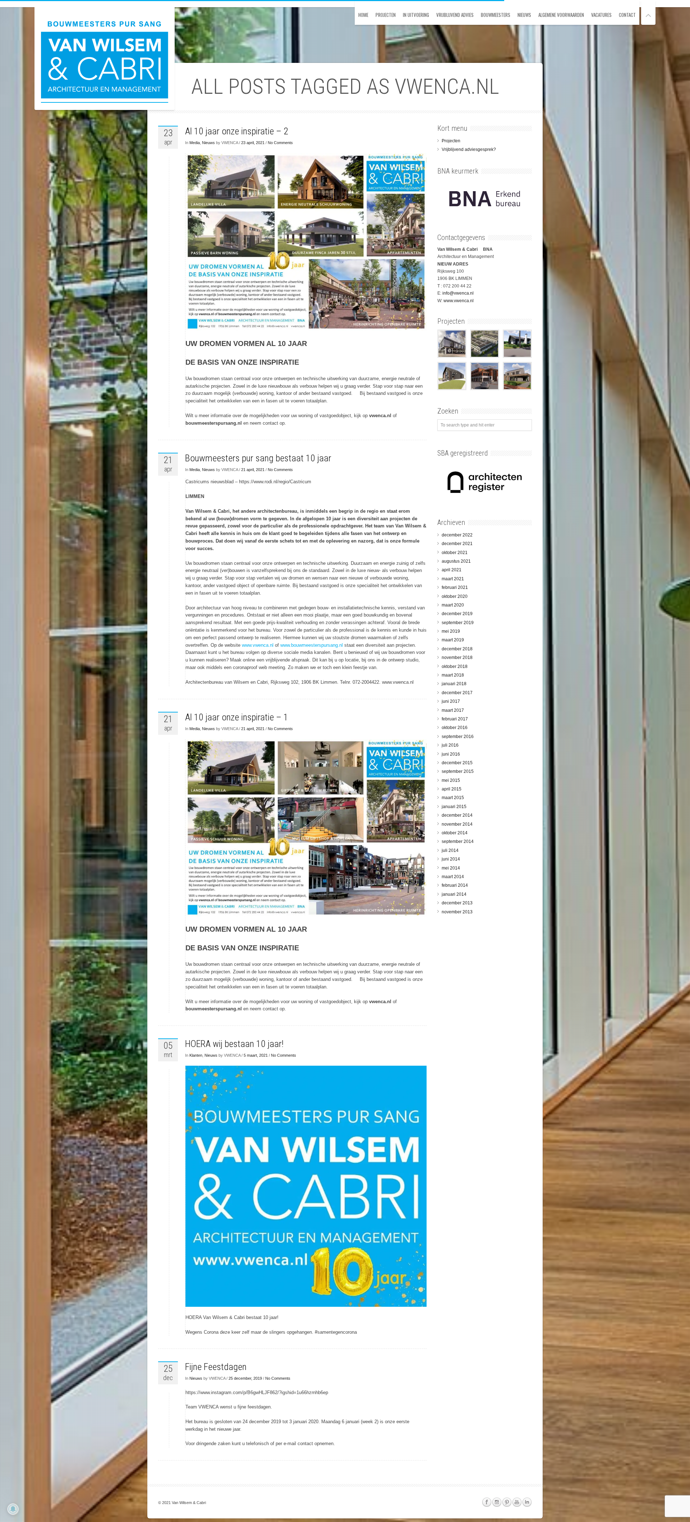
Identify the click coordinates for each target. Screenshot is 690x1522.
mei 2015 (451, 780)
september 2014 (458, 841)
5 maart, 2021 (256, 1055)
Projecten (386, 14)
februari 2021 (455, 587)
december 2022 (457, 535)
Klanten (195, 1055)
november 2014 (457, 824)
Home (363, 14)
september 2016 (458, 736)
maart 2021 (453, 578)
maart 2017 (453, 710)
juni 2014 (451, 859)
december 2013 (457, 902)
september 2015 (458, 771)
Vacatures (601, 14)
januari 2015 (454, 806)
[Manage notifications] (13, 1509)
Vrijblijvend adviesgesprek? (469, 149)
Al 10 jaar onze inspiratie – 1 (236, 717)
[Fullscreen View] (648, 12)
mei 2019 (451, 631)
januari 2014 (454, 894)
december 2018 (457, 648)
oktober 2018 (455, 666)
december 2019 (457, 613)
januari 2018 (454, 683)
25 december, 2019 (245, 1378)
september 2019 (458, 622)
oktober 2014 (455, 832)
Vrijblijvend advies (455, 14)
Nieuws (524, 14)
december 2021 (457, 543)
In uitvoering (416, 14)
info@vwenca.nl (458, 293)
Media (194, 142)
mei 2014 (451, 868)
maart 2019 (453, 639)
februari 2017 (455, 718)
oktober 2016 (455, 727)
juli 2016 (450, 745)
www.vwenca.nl (257, 645)
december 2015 (457, 762)
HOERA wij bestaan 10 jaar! (234, 1043)
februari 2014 (455, 885)
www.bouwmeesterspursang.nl (311, 645)
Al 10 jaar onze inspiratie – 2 (236, 131)
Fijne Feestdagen (216, 1366)
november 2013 (457, 911)
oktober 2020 (455, 596)
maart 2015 (453, 797)
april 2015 (451, 789)
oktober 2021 (455, 552)
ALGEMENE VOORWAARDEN (561, 14)
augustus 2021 (456, 561)
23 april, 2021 (252, 142)
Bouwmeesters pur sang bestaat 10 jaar (258, 458)
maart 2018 (453, 675)
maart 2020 (453, 605)
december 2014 (457, 815)
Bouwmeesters (495, 14)
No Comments (280, 142)
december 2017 (457, 692)
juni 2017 (451, 701)
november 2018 (457, 657)
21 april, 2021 (252, 469)
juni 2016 (451, 754)
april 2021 (451, 569)
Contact (627, 14)
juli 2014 (450, 850)
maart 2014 (453, 876)
